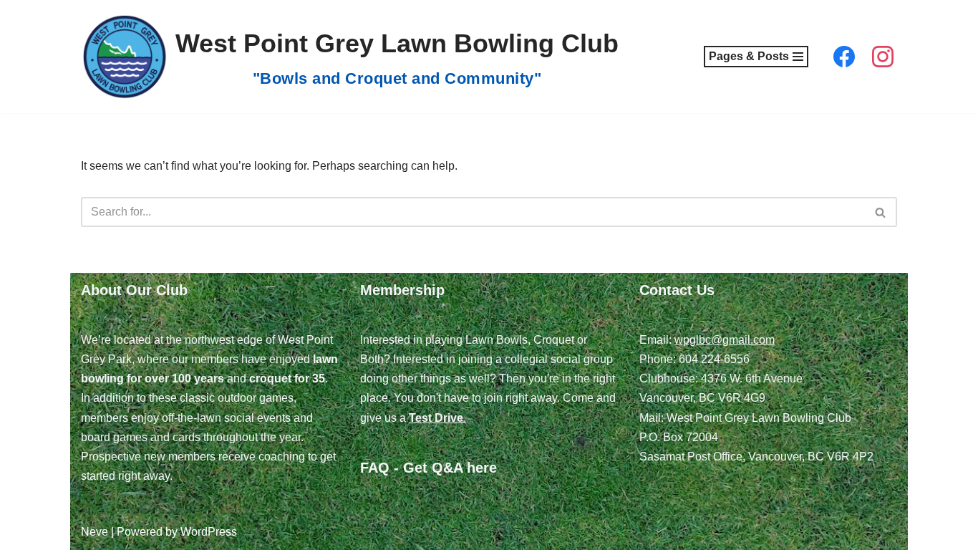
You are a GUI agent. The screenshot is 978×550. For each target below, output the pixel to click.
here (482, 468)
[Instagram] (883, 56)
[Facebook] (844, 56)
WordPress (208, 532)
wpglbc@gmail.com (724, 340)
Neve (94, 532)
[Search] (881, 212)
